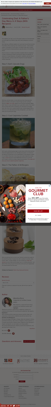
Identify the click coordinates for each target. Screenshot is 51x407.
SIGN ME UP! (38, 211)
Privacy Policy (33, 219)
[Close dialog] (49, 186)
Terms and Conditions (42, 219)
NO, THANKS (38, 215)
